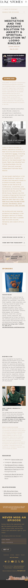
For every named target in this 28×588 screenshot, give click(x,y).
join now (14, 508)
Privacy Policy (8, 567)
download (9, 79)
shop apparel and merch (14, 257)
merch (18, 554)
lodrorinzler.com (17, 459)
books (15, 154)
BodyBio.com (20, 377)
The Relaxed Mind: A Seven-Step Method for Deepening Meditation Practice (14, 467)
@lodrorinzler (17, 462)
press (23, 554)
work (4, 199)
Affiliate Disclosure (18, 567)
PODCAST (6, 554)
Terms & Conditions (19, 566)
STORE (12, 554)
